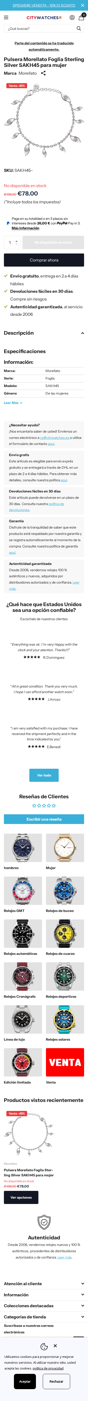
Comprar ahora (44, 259)
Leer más (64, 1257)
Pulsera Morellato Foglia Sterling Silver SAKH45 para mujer (29, 1172)
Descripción (19, 333)
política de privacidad (48, 1368)
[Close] (67, 1345)
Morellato (28, 73)
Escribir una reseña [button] (44, 819)
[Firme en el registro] (72, 17)
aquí (51, 444)
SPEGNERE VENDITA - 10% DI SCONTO (44, 5)
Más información (25, 228)
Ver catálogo (7, 17)
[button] (18, 237)
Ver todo (44, 775)
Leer (11, 403)
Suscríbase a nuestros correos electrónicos (29, 1328)
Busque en (78, 28)
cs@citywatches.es (55, 437)
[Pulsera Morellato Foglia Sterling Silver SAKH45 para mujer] (29, 1133)
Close (82, 5)
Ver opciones (21, 1197)
